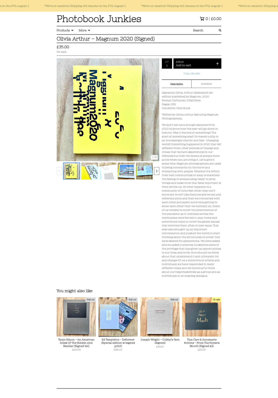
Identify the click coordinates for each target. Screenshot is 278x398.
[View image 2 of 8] (89, 170)
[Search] (220, 30)
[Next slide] (154, 110)
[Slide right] (156, 171)
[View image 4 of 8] (126, 170)
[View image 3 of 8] (107, 170)
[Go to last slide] (61, 110)
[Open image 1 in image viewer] (108, 109)
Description (176, 84)
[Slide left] (59, 171)
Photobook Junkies (99, 18)
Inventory (206, 84)
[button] (139, 6)
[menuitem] (65, 30)
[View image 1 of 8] (71, 170)
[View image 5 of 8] (144, 170)
